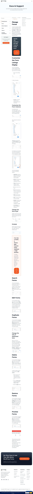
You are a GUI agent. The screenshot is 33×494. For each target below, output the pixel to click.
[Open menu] (32, 1)
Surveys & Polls (22, 474)
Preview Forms (24, 25)
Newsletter (28, 476)
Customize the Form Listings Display (26, 18)
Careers (28, 474)
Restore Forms (24, 24)
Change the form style (15, 210)
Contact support (6, 42)
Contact (15, 474)
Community (15, 471)
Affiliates (15, 473)
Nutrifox (28, 479)
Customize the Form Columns (16, 106)
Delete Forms (23, 23)
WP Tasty (28, 477)
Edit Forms (16, 298)
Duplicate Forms (24, 22)
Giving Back (28, 473)
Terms (7, 490)
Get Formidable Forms (16, 271)
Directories (22, 477)
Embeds (14, 224)
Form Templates (22, 475)
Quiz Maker (22, 480)
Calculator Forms (23, 478)
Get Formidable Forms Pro (16, 52)
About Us (28, 471)
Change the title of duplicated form (15, 335)
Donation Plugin (22, 484)
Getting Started (14, 17)
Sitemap (9, 490)
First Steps (19, 17)
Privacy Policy (3, 490)
